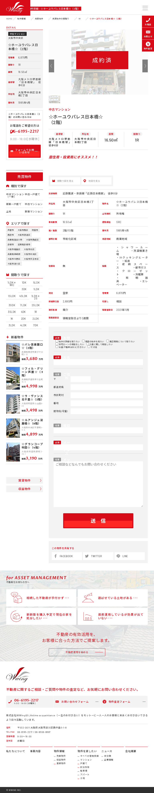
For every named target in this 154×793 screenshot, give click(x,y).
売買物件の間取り (60, 18)
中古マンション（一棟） (15, 195)
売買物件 (39, 18)
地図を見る (94, 181)
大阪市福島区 (14, 249)
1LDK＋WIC (12, 284)
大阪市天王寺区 (31, 259)
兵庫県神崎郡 (14, 254)
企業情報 (108, 760)
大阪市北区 (29, 249)
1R (79, 18)
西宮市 (11, 235)
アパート (84, 775)
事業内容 (35, 751)
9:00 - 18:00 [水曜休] (26, 701)
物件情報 (21, 18)
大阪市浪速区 (24, 235)
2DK (23, 318)
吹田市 (35, 230)
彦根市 (11, 244)
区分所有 (84, 767)
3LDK (12, 325)
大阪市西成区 (32, 239)
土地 (8, 211)
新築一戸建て (13, 204)
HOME (9, 18)
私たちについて (15, 751)
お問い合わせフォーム (75, 701)
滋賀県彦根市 (24, 244)
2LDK (35, 318)
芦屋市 (11, 230)
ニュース (106, 751)
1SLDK (12, 296)
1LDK (36, 289)
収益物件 (24, 489)
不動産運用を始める (77, 652)
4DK (23, 311)
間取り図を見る (65, 181)
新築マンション (34, 211)
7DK (35, 325)
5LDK (36, 282)
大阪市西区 (23, 230)
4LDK (23, 325)
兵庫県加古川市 (15, 239)
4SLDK (23, 296)
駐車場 (83, 771)
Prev (51, 65)
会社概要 (130, 751)
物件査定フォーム (120, 701)
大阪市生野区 (14, 259)
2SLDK (36, 305)
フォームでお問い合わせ (24, 151)
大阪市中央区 (30, 254)
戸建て (83, 763)
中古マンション (34, 204)
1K (12, 318)
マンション (86, 760)
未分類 (107, 756)
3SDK (12, 305)
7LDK (23, 305)
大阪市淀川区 (14, 264)
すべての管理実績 (89, 756)
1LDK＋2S (35, 297)
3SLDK (12, 311)
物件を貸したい (87, 751)
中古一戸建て (32, 194)
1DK (24, 282)
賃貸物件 (24, 480)
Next (145, 65)
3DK (24, 289)
